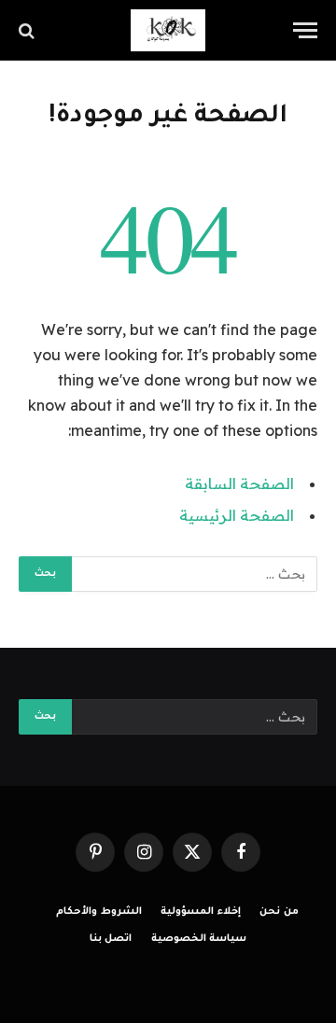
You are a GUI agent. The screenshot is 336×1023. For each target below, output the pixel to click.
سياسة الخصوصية (199, 939)
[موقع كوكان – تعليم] (168, 30)
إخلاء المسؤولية (201, 912)
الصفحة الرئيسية (236, 515)
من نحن (279, 912)
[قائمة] (305, 30)
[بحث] (28, 30)
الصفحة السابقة (239, 483)
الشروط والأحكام (99, 912)
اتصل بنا (111, 939)
